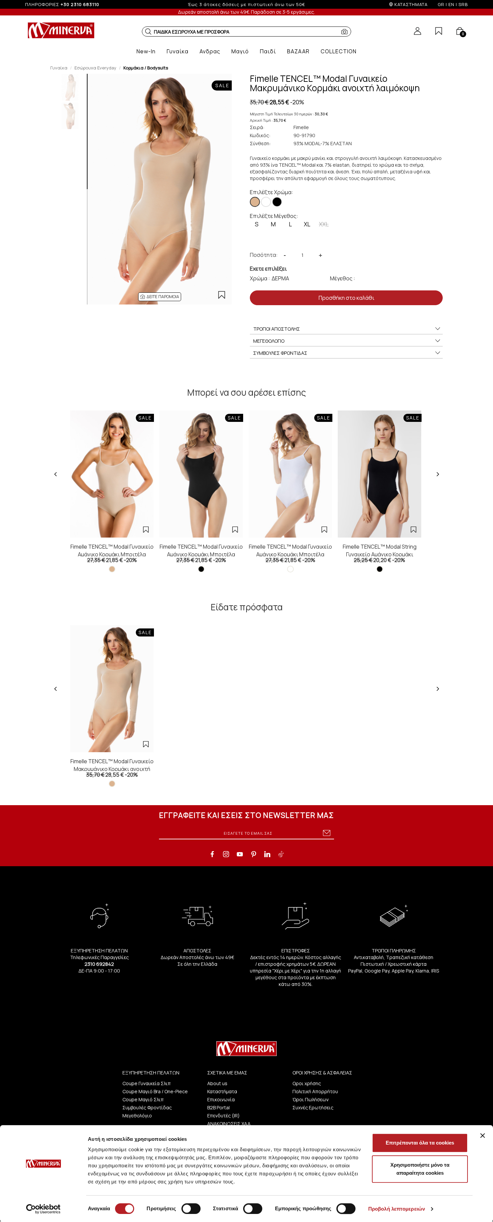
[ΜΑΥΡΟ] (277, 202)
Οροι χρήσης (306, 1083)
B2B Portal (218, 1107)
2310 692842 (99, 964)
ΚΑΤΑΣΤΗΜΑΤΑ (411, 4)
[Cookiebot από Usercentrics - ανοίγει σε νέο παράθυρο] (43, 1209)
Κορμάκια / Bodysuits (145, 68)
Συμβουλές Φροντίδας (147, 1107)
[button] (148, 32)
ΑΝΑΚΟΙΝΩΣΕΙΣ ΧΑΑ (229, 1123)
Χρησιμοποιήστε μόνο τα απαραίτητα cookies (419, 1169)
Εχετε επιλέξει (268, 268)
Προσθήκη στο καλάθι (346, 297)
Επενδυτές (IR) (223, 1115)
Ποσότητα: (264, 255)
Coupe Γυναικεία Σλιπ (146, 1083)
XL (307, 224)
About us (217, 1083)
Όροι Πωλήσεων (310, 1099)
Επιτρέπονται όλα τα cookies (420, 1143)
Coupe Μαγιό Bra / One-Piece (155, 1091)
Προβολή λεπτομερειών (396, 1209)
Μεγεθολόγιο (137, 1115)
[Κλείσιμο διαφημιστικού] (482, 1135)
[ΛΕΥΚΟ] (266, 202)
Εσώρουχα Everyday (95, 68)
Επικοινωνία (221, 1099)
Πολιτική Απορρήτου (315, 1091)
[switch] (191, 1208)
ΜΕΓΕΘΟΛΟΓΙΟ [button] (268, 341)
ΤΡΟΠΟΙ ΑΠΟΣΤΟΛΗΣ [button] (276, 329)
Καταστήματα (222, 1091)
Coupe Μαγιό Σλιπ (143, 1099)
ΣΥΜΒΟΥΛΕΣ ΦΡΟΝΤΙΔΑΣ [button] (280, 353)
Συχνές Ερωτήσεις (312, 1107)
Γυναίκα (58, 68)
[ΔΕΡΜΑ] (255, 202)
